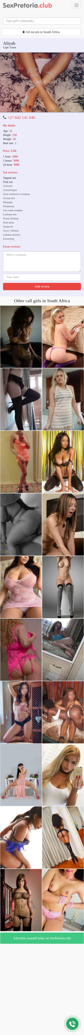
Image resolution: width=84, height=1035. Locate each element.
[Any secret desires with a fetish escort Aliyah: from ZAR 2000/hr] (42, 82)
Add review (42, 286)
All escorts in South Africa (42, 32)
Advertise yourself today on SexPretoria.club (42, 938)
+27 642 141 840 (21, 117)
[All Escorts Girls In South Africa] (27, 5)
